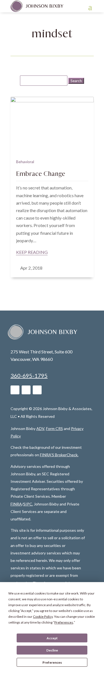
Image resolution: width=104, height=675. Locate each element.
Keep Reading (32, 252)
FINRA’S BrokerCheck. (59, 454)
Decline (52, 650)
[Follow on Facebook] (26, 389)
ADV (40, 428)
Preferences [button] (63, 622)
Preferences (52, 662)
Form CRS (54, 428)
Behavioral (25, 161)
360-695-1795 (29, 375)
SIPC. (28, 504)
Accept (52, 638)
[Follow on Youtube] (37, 389)
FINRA (16, 504)
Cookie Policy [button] (43, 616)
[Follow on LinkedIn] (15, 389)
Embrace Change (40, 174)
